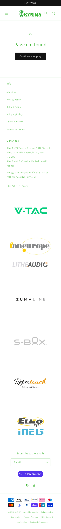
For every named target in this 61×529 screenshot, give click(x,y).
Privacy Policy (14, 99)
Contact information (38, 522)
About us (11, 92)
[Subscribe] (46, 462)
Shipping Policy (15, 114)
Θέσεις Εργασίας (16, 128)
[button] (6, 13)
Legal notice (21, 522)
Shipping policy (48, 517)
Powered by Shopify (29, 512)
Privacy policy (15, 517)
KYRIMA (18, 512)
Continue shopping (30, 56)
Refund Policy (14, 106)
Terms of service (31, 517)
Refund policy (47, 512)
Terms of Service (15, 121)
